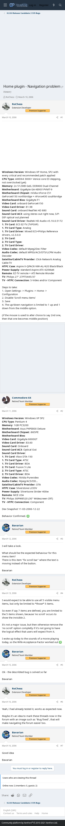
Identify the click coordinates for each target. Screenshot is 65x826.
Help (36, 813)
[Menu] (5, 5)
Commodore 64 (21, 397)
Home (45, 813)
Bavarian (17, 525)
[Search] (60, 5)
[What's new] (53, 5)
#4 (61, 593)
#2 (61, 411)
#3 (61, 538)
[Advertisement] (32, 49)
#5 (61, 664)
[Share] (57, 117)
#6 (61, 701)
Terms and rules (24, 813)
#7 (61, 745)
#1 (61, 117)
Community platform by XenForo (30, 822)
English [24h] (9, 810)
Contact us (8, 813)
